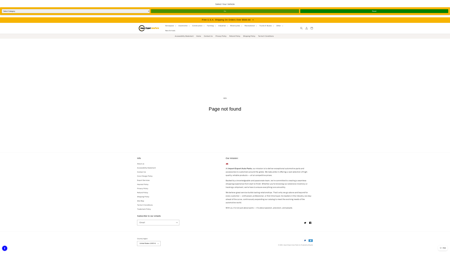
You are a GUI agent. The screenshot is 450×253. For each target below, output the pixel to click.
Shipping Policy (143, 197)
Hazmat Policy (142, 184)
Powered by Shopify (307, 245)
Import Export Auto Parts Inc (292, 245)
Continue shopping (225, 121)
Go (225, 11)
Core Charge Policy (145, 176)
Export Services (143, 180)
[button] (170, 25)
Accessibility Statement (146, 168)
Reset (374, 11)
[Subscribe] (176, 222)
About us (140, 164)
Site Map (140, 201)
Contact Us (141, 172)
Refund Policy (142, 192)
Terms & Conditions (145, 205)
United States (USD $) (148, 243)
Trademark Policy (144, 209)
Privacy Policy (142, 188)
